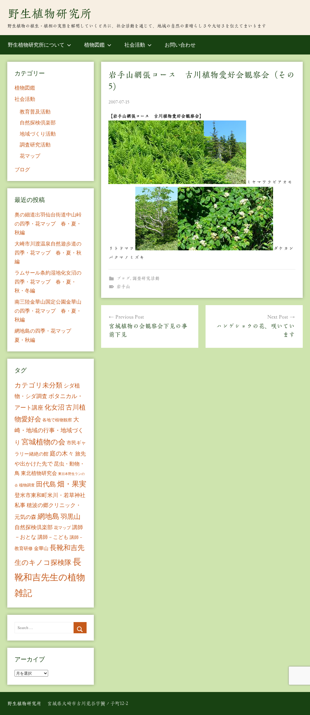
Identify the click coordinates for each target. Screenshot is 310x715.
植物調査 (27, 485)
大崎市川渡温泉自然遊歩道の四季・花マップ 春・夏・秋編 (48, 252)
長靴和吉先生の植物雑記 (50, 576)
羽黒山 (71, 516)
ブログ (123, 278)
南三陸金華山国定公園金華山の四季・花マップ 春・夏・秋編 (48, 310)
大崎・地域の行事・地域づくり (49, 430)
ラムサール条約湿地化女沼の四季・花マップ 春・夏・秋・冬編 (48, 281)
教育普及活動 (35, 111)
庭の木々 (62, 453)
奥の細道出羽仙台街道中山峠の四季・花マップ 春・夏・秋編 (48, 223)
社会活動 (134, 44)
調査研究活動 (146, 278)
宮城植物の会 (43, 441)
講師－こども (53, 536)
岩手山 (123, 286)
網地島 (48, 516)
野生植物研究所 (49, 14)
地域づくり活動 (38, 133)
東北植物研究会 (39, 473)
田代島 (46, 483)
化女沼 (54, 407)
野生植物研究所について (36, 44)
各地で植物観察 (57, 420)
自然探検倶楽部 (38, 122)
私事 (20, 505)
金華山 (41, 548)
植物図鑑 (94, 44)
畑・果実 (71, 484)
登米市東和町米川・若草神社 (50, 495)
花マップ (30, 155)
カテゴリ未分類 (38, 385)
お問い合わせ (180, 44)
